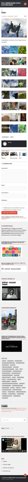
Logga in (5, 461)
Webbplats (4, 200)
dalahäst (16, 367)
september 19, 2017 (13, 16)
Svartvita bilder (17, 389)
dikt (17, 369)
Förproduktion (17, 371)
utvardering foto (7, 395)
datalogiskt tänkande (8, 369)
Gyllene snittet (16, 373)
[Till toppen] (25, 475)
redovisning (5, 387)
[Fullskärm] (24, 451)
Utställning (20, 393)
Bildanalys (10, 360)
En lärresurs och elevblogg (11, 4)
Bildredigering (20, 362)
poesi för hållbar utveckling (10, 383)
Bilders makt (18, 360)
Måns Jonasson (6, 381)
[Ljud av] (22, 451)
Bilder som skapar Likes (8, 362)
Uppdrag (4, 393)
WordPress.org (6, 471)
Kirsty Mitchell (6, 377)
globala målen (6, 373)
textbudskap (11, 391)
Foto (21, 369)
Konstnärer (20, 377)
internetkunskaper (7, 375)
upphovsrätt (12, 393)
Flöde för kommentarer (8, 467)
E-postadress (5, 192)
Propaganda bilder (17, 385)
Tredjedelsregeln (21, 391)
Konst (14, 377)
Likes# (3, 379)
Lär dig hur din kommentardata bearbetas (14, 218)
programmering (6, 385)
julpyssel (16, 375)
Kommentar (4, 168)
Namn (3, 185)
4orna (4, 16)
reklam (12, 387)
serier (23, 387)
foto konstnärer (6, 371)
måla (19, 379)
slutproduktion (6, 389)
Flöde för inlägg (6, 464)
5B (2, 10)
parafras (14, 381)
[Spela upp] (3, 451)
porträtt (22, 383)
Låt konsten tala (11, 379)
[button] (14, 445)
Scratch (18, 387)
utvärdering (17, 395)
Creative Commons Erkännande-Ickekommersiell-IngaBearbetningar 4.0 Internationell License (14, 409)
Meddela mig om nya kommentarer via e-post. (14, 207)
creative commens (7, 367)
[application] (14, 445)
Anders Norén (9, 479)
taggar (4, 391)
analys (4, 360)
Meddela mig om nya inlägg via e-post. (12, 209)
